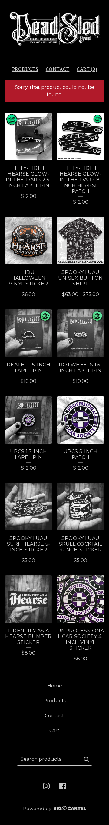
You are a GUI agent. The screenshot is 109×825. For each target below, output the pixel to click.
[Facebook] (62, 786)
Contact (58, 69)
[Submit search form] (86, 759)
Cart (54, 730)
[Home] (54, 30)
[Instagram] (46, 786)
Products (25, 69)
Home (54, 686)
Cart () (87, 69)
